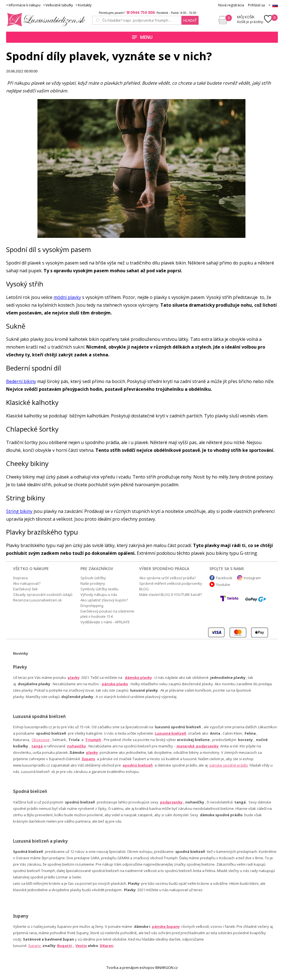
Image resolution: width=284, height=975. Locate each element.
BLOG (144, 588)
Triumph (93, 739)
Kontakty (85, 5)
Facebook (224, 577)
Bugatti (64, 945)
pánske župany (166, 926)
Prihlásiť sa (256, 5)
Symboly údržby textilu (99, 588)
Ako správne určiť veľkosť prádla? (167, 577)
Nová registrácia (231, 5)
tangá (37, 746)
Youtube (223, 584)
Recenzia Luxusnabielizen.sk (37, 600)
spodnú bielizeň (138, 765)
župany (88, 758)
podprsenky (171, 802)
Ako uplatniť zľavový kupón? (104, 600)
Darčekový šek (25, 588)
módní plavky (67, 297)
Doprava (20, 577)
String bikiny (19, 511)
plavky (92, 752)
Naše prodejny (92, 583)
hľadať (190, 20)
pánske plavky (115, 683)
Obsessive (41, 739)
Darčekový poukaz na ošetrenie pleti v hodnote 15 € (107, 614)
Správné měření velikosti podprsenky (170, 583)
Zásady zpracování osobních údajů (42, 594)
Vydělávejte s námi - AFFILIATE (105, 621)
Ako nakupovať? (26, 583)
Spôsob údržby (93, 577)
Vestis (81, 945)
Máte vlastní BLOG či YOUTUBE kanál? (170, 594)
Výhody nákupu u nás (98, 594)
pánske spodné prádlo (228, 765)
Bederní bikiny (21, 381)
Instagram (252, 577)
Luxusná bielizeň (170, 733)
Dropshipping (91, 605)
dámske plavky (138, 677)
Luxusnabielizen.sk (45, 20)
